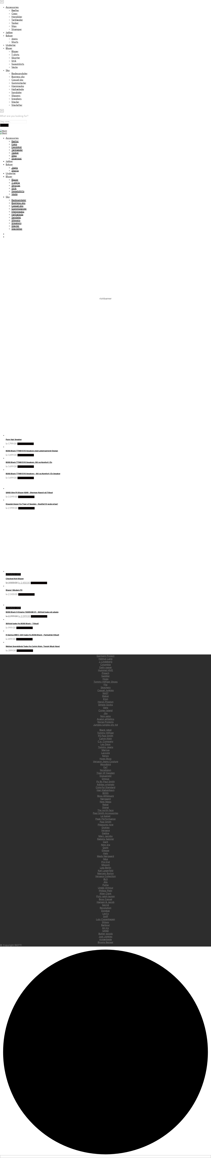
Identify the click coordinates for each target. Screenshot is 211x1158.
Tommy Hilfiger (105, 732)
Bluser (9, 48)
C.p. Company (105, 741)
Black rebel (105, 729)
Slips (14, 26)
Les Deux (105, 744)
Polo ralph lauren (105, 896)
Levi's (105, 913)
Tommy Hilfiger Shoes (106, 681)
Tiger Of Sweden (105, 773)
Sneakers (16, 99)
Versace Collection (105, 876)
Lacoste (105, 752)
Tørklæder (17, 20)
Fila (105, 684)
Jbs (106, 713)
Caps (14, 13)
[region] (105, 329)
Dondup (105, 910)
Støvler (15, 102)
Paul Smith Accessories (105, 813)
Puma (105, 884)
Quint (105, 847)
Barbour (105, 925)
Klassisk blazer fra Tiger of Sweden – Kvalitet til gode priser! (32, 504)
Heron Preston (105, 701)
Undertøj (11, 45)
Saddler (105, 676)
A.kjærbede (105, 939)
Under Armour (105, 887)
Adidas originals (105, 784)
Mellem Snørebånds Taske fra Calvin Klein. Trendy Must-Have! (33, 646)
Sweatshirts (17, 64)
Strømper (16, 29)
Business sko (18, 77)
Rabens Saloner (105, 839)
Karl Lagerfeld (105, 870)
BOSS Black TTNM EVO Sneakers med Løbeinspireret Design (32, 451)
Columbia (105, 664)
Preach (105, 673)
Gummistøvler (18, 83)
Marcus (106, 750)
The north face (105, 810)
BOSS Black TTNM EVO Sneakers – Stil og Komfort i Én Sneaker (33, 473)
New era (105, 844)
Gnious (105, 778)
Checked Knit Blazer (15, 578)
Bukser (9, 36)
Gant (105, 841)
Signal (105, 807)
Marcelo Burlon (105, 873)
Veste (14, 67)
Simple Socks (105, 704)
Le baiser (106, 816)
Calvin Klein (105, 738)
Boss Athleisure (105, 795)
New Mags (105, 801)
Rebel (105, 804)
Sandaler (16, 92)
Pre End (105, 861)
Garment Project (105, 655)
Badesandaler (19, 73)
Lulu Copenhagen (105, 919)
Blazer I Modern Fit (14, 590)
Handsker (16, 17)
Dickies (106, 827)
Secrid (105, 905)
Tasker (15, 23)
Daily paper (105, 667)
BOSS (105, 793)
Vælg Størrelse (25, 444)
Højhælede (17, 89)
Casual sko (17, 80)
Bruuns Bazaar (105, 942)
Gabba (105, 833)
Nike (105, 859)
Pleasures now (105, 824)
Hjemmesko (17, 86)
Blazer (14, 51)
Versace (105, 830)
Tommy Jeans (105, 747)
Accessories (12, 7)
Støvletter (16, 105)
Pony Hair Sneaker (14, 439)
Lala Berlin (105, 867)
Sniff (105, 916)
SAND (105, 930)
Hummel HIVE (105, 670)
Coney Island (105, 710)
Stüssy (105, 922)
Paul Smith (105, 821)
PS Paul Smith (105, 735)
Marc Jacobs (105, 836)
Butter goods (105, 933)
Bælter (15, 10)
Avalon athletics (105, 719)
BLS (105, 879)
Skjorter (15, 58)
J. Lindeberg (105, 661)
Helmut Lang (105, 658)
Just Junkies (105, 936)
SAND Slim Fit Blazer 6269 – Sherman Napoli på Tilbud (29, 492)
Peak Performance (105, 818)
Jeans (14, 39)
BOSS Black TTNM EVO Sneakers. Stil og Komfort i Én (29, 462)
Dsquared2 (106, 775)
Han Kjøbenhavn (105, 790)
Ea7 (105, 767)
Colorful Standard (105, 787)
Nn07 (105, 693)
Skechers (106, 687)
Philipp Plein (105, 890)
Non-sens (105, 716)
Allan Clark (105, 893)
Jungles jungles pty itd (105, 724)
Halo (105, 853)
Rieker (105, 696)
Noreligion (105, 770)
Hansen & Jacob (105, 902)
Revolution (105, 907)
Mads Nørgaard (105, 856)
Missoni (105, 864)
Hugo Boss (105, 758)
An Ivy (105, 927)
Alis (106, 882)
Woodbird (105, 764)
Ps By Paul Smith (105, 781)
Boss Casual (105, 899)
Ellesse (105, 850)
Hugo (106, 678)
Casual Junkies (105, 690)
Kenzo (105, 755)
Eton (105, 698)
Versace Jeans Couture (105, 761)
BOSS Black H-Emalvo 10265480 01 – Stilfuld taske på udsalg (32, 612)
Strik (13, 61)
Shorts (14, 42)
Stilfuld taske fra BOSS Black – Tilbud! (22, 623)
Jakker (9, 32)
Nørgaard (105, 798)
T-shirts (15, 55)
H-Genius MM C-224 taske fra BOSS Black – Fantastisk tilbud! (32, 635)
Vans (105, 707)
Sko (8, 70)
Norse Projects (105, 721)
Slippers (15, 96)
